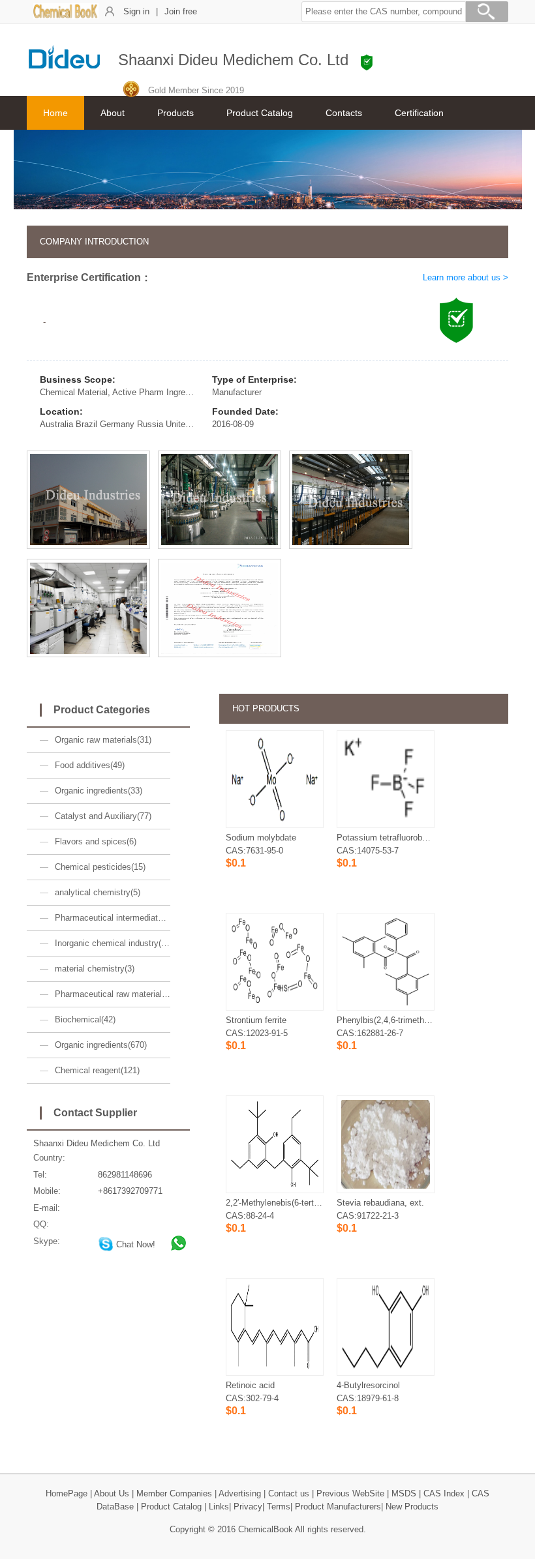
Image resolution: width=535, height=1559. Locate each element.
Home (55, 113)
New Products (412, 1506)
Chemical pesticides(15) (100, 867)
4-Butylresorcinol (368, 1385)
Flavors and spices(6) (95, 841)
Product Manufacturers (338, 1506)
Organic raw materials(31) (103, 740)
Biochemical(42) (85, 1019)
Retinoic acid (250, 1385)
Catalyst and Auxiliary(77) (103, 816)
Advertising (240, 1493)
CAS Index (444, 1493)
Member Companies (174, 1493)
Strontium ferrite (256, 1020)
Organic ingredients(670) (101, 1045)
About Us (111, 1493)
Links (219, 1506)
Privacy (248, 1506)
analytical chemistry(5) (97, 892)
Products (175, 113)
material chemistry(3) (94, 968)
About (112, 113)
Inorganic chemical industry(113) (112, 943)
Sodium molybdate (261, 837)
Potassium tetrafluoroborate (389, 837)
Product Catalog (259, 113)
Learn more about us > (465, 277)
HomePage (66, 1493)
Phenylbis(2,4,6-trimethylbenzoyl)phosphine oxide (430, 1020)
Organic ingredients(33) (98, 790)
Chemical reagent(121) (97, 1070)
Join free (180, 11)
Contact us (288, 1493)
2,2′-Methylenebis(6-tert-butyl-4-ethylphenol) (308, 1203)
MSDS (403, 1493)
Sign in (136, 11)
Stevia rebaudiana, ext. (380, 1203)
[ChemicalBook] (66, 16)
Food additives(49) (90, 765)
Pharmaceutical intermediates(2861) (112, 918)
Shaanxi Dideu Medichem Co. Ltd (96, 1143)
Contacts (344, 113)
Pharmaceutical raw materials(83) (112, 994)
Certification (419, 113)
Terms (278, 1506)
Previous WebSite (350, 1493)
